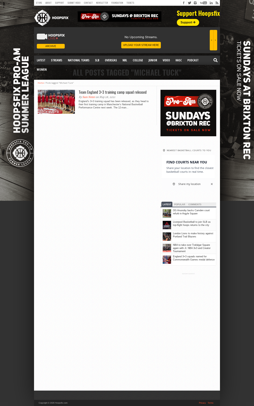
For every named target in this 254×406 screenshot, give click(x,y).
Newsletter (102, 2)
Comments (194, 204)
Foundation (117, 2)
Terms (210, 403)
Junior (153, 60)
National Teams (78, 60)
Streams (56, 60)
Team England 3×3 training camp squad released (113, 92)
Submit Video (74, 2)
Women (42, 69)
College (138, 60)
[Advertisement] (188, 330)
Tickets (130, 2)
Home (41, 82)
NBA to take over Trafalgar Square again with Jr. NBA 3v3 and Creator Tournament (191, 248)
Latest (41, 60)
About (48, 2)
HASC (179, 60)
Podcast (193, 60)
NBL (125, 60)
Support (59, 2)
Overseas (111, 60)
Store (39, 2)
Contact (88, 2)
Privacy (202, 403)
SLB (97, 60)
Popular (179, 204)
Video (166, 60)
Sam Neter (88, 97)
